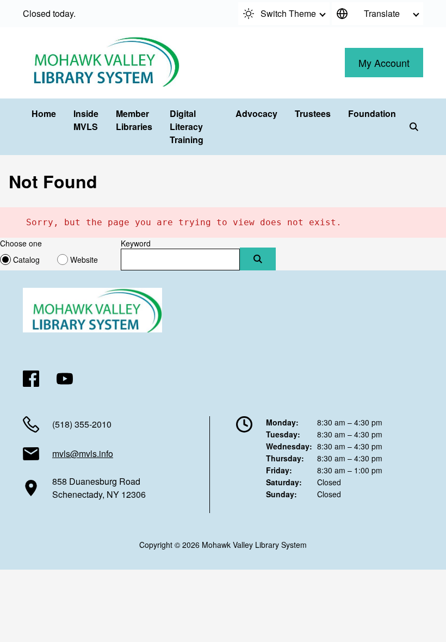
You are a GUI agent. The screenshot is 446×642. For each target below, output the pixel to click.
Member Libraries (134, 120)
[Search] (414, 127)
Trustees (313, 113)
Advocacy (256, 113)
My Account (384, 62)
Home (44, 113)
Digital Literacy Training (186, 126)
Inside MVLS (85, 120)
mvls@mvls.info (82, 453)
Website (84, 259)
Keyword (136, 243)
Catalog (26, 259)
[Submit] (258, 259)
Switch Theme (288, 13)
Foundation (372, 113)
